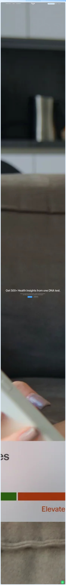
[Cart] (59, 3)
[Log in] (58, 3)
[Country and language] (56, 3)
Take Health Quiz (51, 3)
